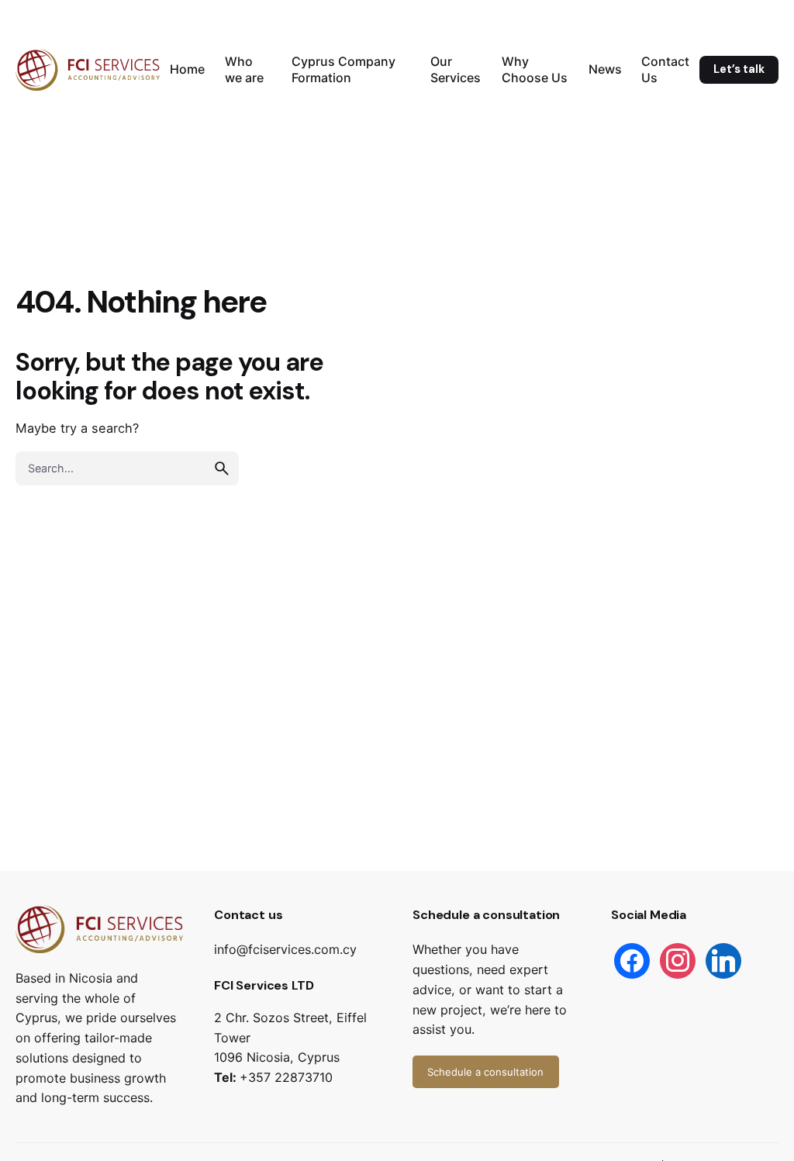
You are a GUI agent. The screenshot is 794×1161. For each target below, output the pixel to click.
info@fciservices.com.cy (285, 949)
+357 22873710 (286, 1077)
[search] (222, 468)
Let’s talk (739, 69)
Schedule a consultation (485, 1072)
